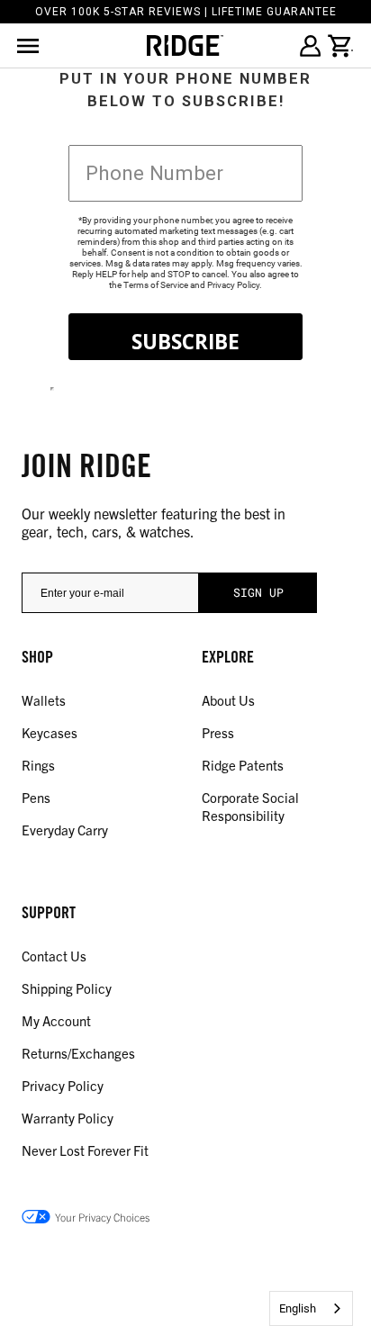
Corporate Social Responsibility (250, 806)
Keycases (49, 732)
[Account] (309, 46)
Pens (36, 797)
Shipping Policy (67, 988)
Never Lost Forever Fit (85, 1150)
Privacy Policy (233, 285)
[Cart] (340, 45)
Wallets (44, 699)
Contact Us (54, 955)
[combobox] (311, 1308)
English (297, 1308)
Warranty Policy (67, 1117)
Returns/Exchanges (78, 1052)
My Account (56, 1020)
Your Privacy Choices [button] (102, 1216)
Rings (38, 764)
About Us (228, 699)
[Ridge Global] (185, 45)
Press (218, 732)
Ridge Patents (243, 764)
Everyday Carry (65, 829)
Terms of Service (155, 285)
